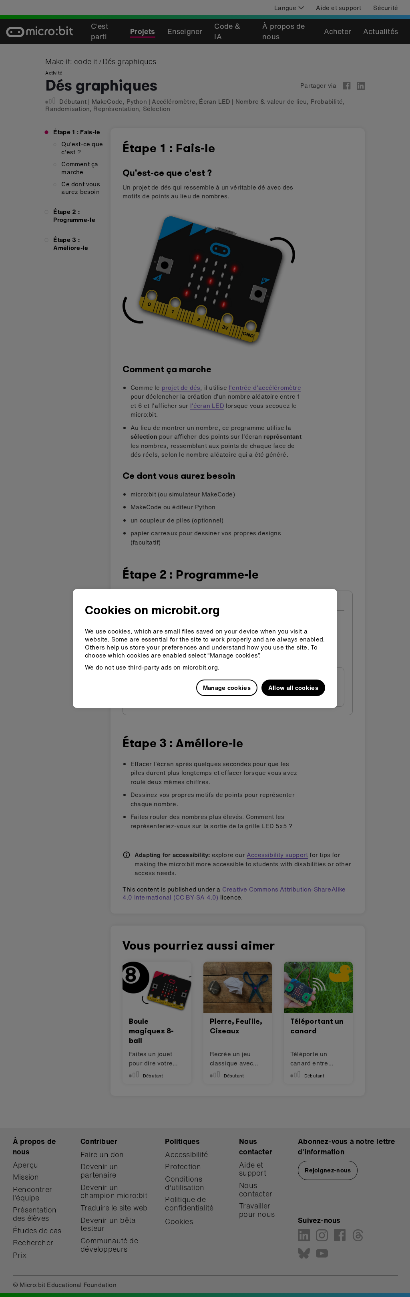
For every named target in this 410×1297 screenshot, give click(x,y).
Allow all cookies (293, 687)
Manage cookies (227, 687)
